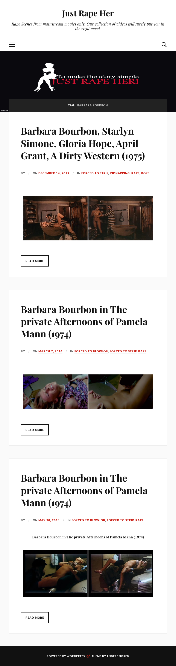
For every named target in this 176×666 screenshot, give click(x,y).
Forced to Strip (94, 173)
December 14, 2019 (53, 173)
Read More (35, 261)
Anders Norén (118, 656)
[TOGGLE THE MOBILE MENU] (12, 45)
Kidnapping (120, 173)
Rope (145, 173)
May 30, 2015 (49, 520)
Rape (135, 173)
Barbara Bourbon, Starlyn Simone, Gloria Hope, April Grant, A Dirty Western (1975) (83, 143)
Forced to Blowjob (91, 351)
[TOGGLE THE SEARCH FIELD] (164, 45)
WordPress (76, 656)
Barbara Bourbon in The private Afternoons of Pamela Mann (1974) (84, 321)
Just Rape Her (88, 12)
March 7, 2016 (50, 351)
